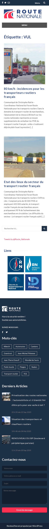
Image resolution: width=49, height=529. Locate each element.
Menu (37, 3)
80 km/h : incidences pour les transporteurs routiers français (24, 93)
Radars (34, 367)
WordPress (37, 526)
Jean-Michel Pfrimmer (26, 353)
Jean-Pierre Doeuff (11, 360)
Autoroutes (20, 346)
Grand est (8, 353)
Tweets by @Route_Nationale (17, 239)
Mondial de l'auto (32, 360)
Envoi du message (24, 510)
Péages (23, 367)
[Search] (44, 228)
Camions (34, 346)
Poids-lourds (9, 367)
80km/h (7, 346)
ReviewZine (12, 526)
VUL (25, 374)
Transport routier (11, 374)
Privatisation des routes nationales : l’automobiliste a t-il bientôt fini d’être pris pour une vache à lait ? (29, 400)
